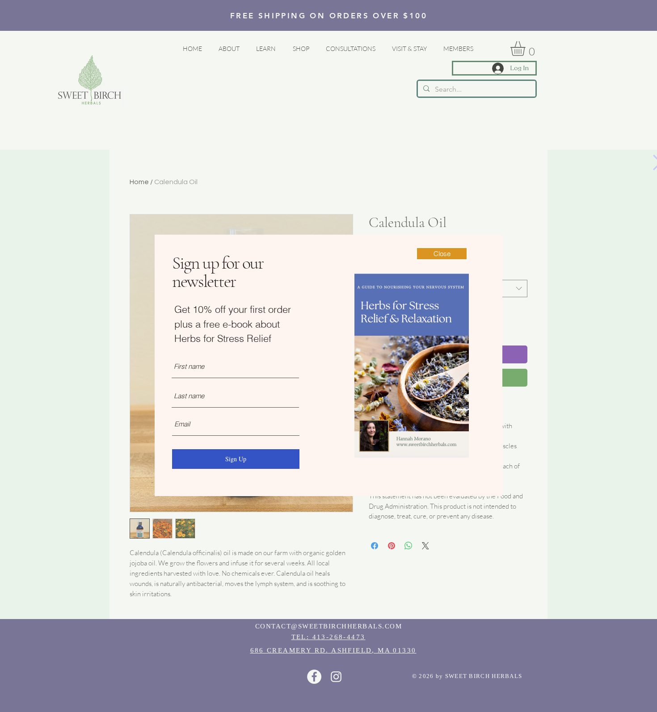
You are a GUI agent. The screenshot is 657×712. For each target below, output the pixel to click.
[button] (442, 254)
